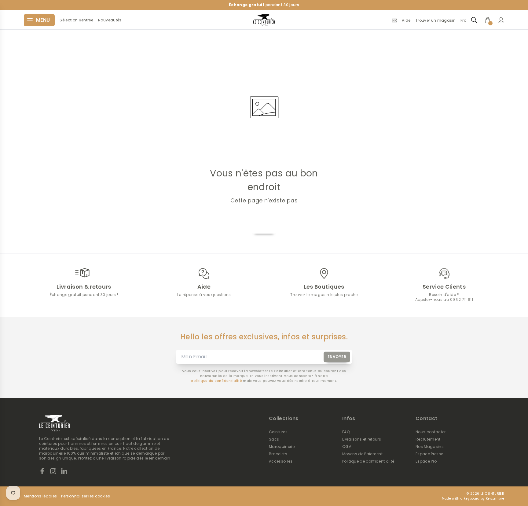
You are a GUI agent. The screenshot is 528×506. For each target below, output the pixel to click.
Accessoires (281, 461)
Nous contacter (431, 432)
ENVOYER (337, 356)
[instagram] (53, 471)
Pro (463, 20)
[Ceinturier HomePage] (264, 20)
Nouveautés (109, 20)
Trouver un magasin (436, 20)
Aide (406, 20)
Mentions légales (40, 496)
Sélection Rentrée (76, 20)
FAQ (346, 432)
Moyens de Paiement (362, 454)
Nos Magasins (430, 446)
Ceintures (278, 432)
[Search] (474, 20)
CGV (346, 446)
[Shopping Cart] (487, 20)
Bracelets (278, 454)
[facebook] (42, 471)
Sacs (274, 439)
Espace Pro (426, 461)
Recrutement (428, 439)
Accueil (264, 226)
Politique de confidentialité (368, 461)
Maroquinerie (282, 446)
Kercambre (495, 498)
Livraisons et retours (361, 439)
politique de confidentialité (216, 381)
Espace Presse (429, 454)
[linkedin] (64, 471)
